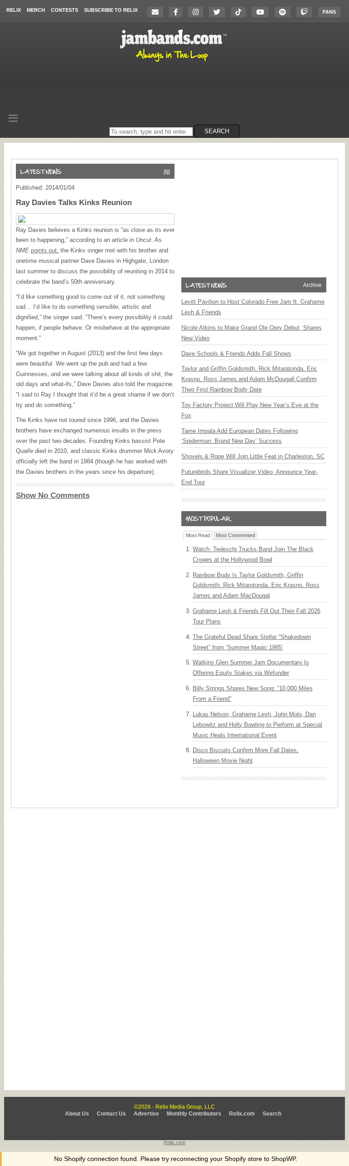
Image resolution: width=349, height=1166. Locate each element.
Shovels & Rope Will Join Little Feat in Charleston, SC (252, 456)
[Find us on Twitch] (306, 12)
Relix (13, 10)
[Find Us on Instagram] (198, 12)
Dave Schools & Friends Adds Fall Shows (236, 353)
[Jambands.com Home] (175, 62)
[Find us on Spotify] (284, 12)
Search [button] (216, 131)
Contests (64, 10)
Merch (36, 10)
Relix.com (242, 1114)
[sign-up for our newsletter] (157, 12)
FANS (329, 12)
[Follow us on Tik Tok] (240, 12)
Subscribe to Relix (111, 10)
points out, (45, 250)
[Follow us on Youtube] (262, 12)
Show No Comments (53, 495)
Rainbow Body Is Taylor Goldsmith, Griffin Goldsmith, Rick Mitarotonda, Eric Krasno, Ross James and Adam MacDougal (256, 585)
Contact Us (111, 1114)
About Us (77, 1114)
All (167, 171)
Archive (312, 285)
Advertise (146, 1114)
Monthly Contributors (194, 1114)
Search (272, 1114)
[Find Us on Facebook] (178, 12)
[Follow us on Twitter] (219, 12)
